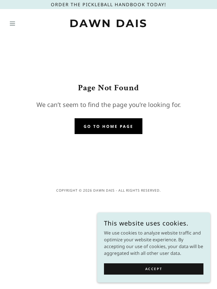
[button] (22, 23)
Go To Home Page (108, 126)
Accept (153, 268)
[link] (108, 25)
